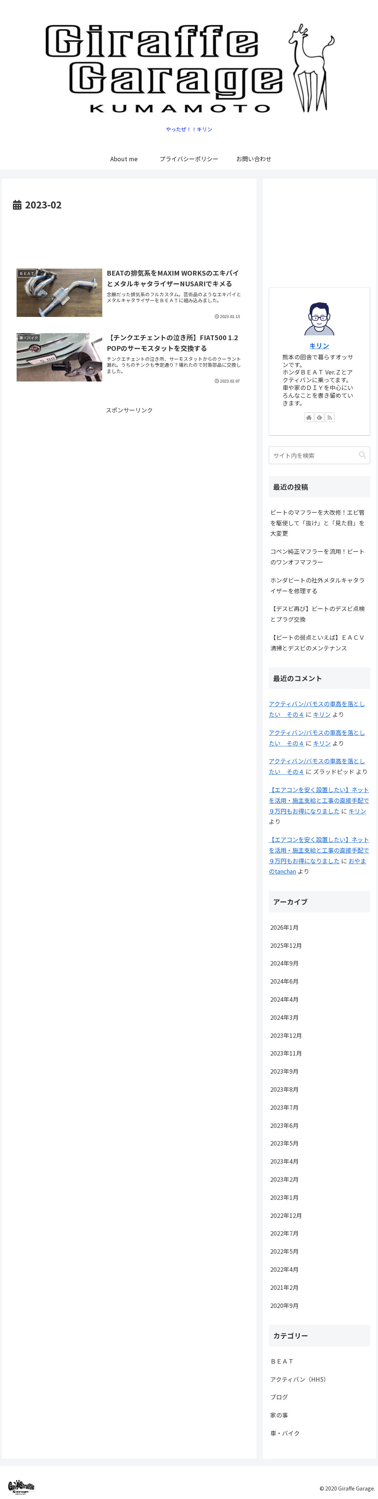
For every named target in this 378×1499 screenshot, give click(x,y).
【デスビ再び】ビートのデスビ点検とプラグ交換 (317, 614)
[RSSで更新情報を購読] (329, 417)
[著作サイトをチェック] (309, 417)
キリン (319, 345)
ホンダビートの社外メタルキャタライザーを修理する (317, 585)
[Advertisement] (129, 235)
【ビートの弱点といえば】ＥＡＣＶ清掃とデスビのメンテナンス (317, 642)
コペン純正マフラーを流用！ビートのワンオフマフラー (317, 556)
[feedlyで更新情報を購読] (319, 417)
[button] (362, 455)
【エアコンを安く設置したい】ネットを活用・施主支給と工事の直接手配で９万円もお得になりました (319, 800)
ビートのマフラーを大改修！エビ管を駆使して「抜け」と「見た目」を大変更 (317, 523)
